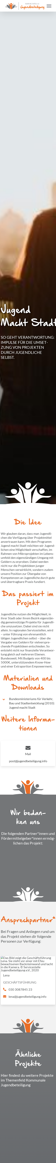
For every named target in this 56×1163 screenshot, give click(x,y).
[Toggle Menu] (49, 6)
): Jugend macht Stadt (32, 703)
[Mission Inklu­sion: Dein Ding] (42, 1149)
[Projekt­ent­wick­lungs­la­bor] (13, 1095)
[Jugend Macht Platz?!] (42, 1095)
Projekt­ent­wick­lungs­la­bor (13, 1140)
